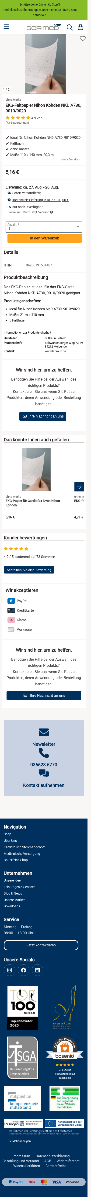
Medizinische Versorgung (22, 851)
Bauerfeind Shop (16, 857)
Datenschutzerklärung (53, 1154)
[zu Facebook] (23, 968)
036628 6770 (43, 762)
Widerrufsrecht (68, 1159)
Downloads (12, 904)
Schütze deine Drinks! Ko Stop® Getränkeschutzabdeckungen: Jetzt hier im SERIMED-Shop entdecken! (40, 10)
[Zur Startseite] (44, 27)
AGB (47, 1159)
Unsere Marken (14, 897)
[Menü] (7, 26)
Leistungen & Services (19, 884)
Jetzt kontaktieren (41, 943)
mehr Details (70, 157)
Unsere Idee (12, 878)
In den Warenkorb (44, 236)
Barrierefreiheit (57, 1163)
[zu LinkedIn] (37, 968)
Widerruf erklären (26, 1163)
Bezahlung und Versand (21, 1159)
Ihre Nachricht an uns (46, 414)
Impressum (21, 1154)
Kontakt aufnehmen (43, 783)
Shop (7, 832)
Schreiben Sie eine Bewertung (29, 567)
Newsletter (43, 742)
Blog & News (13, 891)
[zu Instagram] (9, 968)
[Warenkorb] (80, 26)
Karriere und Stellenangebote (25, 845)
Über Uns (10, 838)
